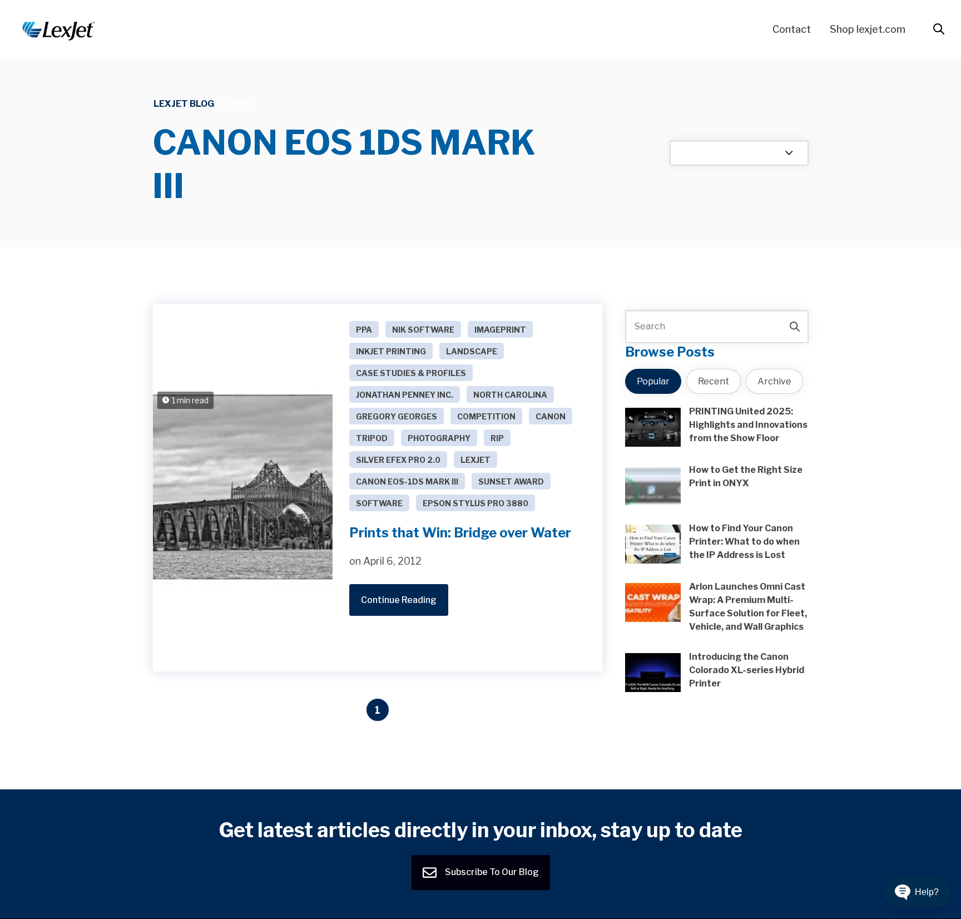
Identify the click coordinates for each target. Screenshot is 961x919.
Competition (486, 416)
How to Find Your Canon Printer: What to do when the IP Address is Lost (744, 541)
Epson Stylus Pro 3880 (475, 503)
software (379, 503)
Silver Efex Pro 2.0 (398, 460)
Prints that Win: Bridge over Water (460, 533)
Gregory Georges (396, 416)
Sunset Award (511, 481)
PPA (364, 329)
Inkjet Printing (391, 351)
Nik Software (423, 329)
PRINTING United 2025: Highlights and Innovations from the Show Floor (748, 424)
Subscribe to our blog (491, 872)
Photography (439, 438)
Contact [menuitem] (791, 29)
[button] (917, 892)
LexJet (475, 460)
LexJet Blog (183, 103)
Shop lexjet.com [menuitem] (867, 29)
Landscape (471, 351)
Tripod (372, 438)
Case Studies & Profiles (411, 373)
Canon (551, 416)
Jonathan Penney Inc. (404, 394)
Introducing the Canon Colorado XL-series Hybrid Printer (746, 670)
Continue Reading (399, 600)
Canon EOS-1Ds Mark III (407, 481)
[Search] (794, 326)
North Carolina (510, 394)
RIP (497, 438)
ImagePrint (500, 329)
